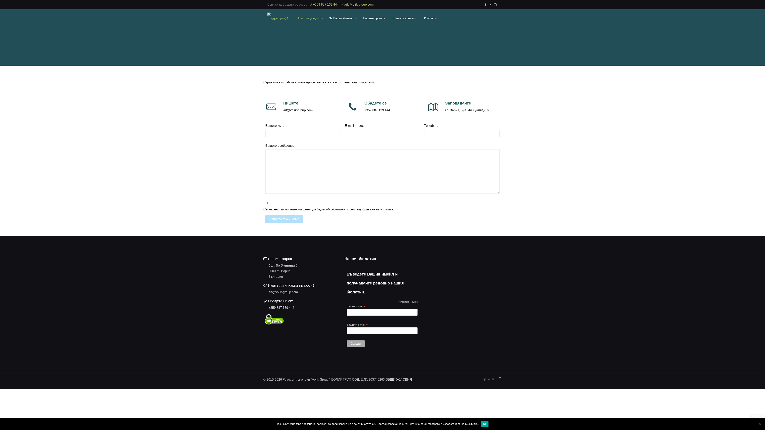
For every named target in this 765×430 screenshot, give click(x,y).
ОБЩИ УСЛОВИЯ (398, 379)
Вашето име (356, 306)
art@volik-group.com (359, 4)
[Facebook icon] (485, 4)
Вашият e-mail (357, 325)
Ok (485, 423)
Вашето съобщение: (280, 145)
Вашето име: (274, 125)
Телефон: (431, 125)
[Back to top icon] (500, 378)
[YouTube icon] (490, 4)
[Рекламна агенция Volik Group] (277, 18)
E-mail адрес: (354, 125)
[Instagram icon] (495, 4)
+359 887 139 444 (326, 4)
